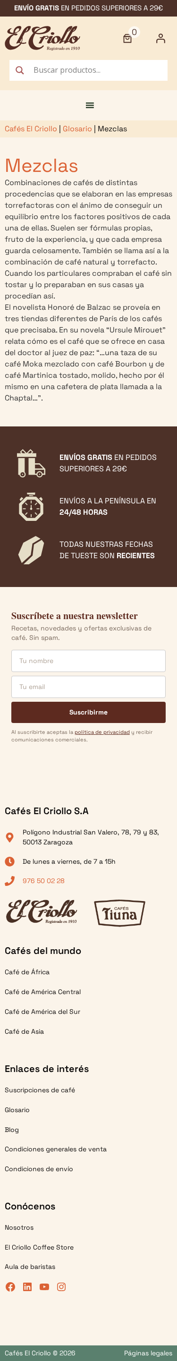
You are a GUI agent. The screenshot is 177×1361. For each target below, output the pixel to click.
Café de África (27, 972)
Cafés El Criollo (31, 129)
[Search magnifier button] (19, 70)
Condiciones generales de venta (56, 1149)
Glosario (77, 129)
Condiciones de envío (39, 1169)
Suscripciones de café (40, 1090)
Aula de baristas (30, 1266)
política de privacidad (102, 732)
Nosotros (19, 1227)
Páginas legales (148, 1353)
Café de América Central (43, 991)
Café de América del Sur (42, 1011)
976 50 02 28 (44, 880)
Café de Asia (24, 1031)
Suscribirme (88, 712)
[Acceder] (160, 38)
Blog (12, 1129)
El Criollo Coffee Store (39, 1247)
